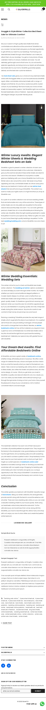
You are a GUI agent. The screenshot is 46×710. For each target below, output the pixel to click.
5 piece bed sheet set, (16, 601)
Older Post (7, 623)
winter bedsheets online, (13, 614)
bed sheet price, (30, 601)
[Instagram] (9, 666)
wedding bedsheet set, (22, 612)
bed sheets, (20, 603)
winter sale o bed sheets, (10, 616)
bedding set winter (22, 288)
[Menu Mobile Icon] (2, 9)
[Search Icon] (9, 9)
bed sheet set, (10, 603)
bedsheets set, (31, 607)
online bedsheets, (7, 612)
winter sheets (23, 616)
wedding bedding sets (12, 221)
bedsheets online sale (29, 462)
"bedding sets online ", (12, 598)
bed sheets (6, 495)
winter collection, (28, 614)
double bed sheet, (22, 610)
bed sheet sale (9, 76)
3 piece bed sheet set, (27, 598)
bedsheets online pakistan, (16, 607)
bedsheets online (34, 356)
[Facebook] (3, 666)
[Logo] (23, 9)
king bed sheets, (35, 610)
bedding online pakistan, (17, 605)
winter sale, (39, 614)
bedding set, (31, 605)
